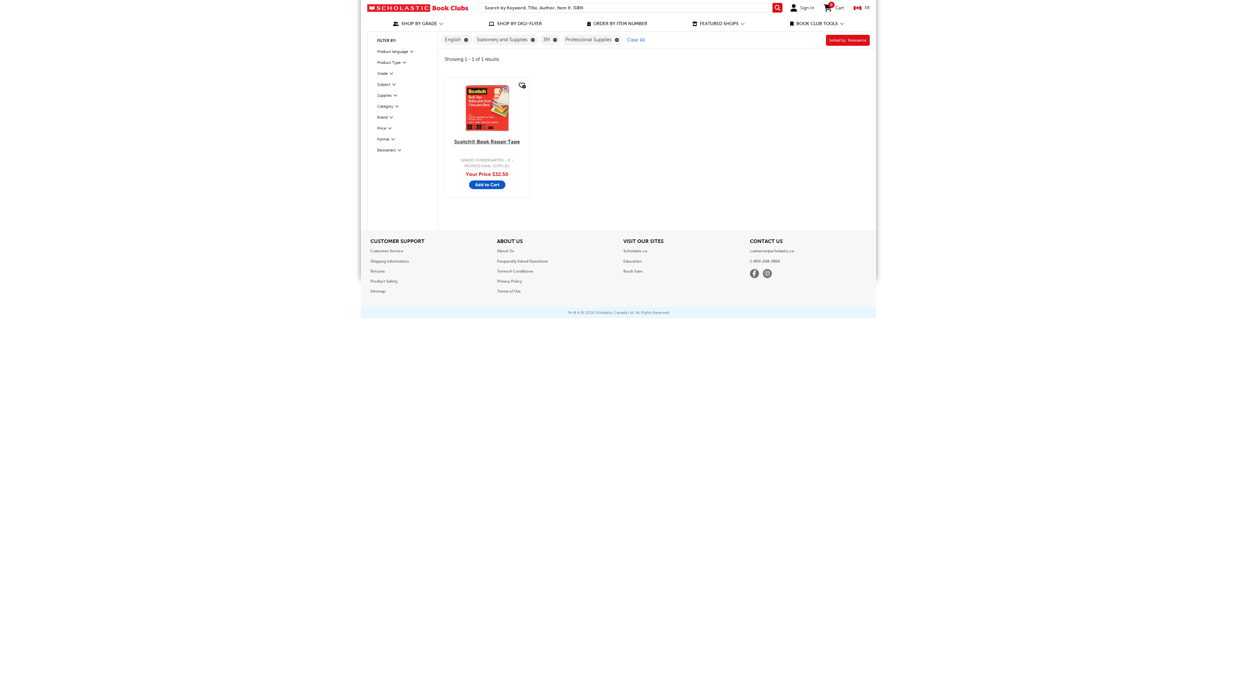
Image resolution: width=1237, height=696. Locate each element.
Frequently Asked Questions (522, 261)
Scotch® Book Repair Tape (487, 141)
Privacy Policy (509, 281)
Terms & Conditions (515, 271)
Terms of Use (509, 291)
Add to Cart (487, 184)
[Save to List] (521, 85)
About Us (505, 251)
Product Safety (384, 281)
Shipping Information (389, 261)
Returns (377, 271)
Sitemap (377, 291)
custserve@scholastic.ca (772, 251)
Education (632, 261)
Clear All (636, 40)
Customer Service (386, 251)
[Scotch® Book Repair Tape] (487, 108)
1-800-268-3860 (765, 261)
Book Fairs (632, 271)
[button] (418, 23)
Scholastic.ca (635, 251)
